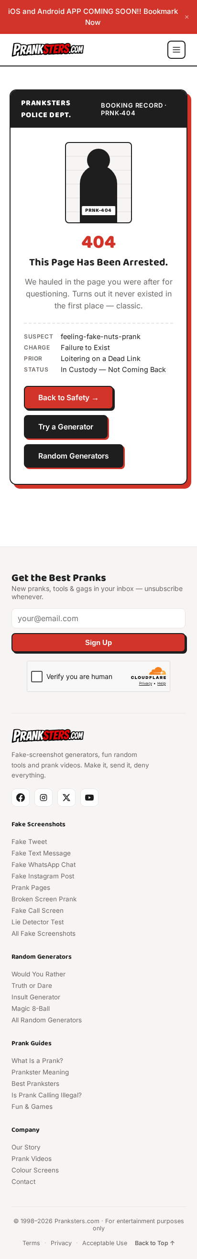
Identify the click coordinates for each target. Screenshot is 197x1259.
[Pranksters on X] (66, 797)
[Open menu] (176, 50)
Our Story (26, 1147)
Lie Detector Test (37, 922)
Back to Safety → (68, 397)
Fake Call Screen (37, 910)
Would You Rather (38, 974)
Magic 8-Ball (30, 1008)
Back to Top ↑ (155, 1243)
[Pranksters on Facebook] (20, 797)
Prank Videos (31, 1158)
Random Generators (73, 455)
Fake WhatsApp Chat (43, 864)
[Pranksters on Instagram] (43, 797)
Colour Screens (35, 1170)
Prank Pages (30, 887)
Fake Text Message (41, 853)
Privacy (61, 1243)
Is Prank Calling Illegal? (46, 1095)
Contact (23, 1181)
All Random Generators (46, 1020)
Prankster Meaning (40, 1072)
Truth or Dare (31, 985)
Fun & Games (32, 1106)
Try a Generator (65, 426)
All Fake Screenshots (43, 933)
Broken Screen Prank (44, 899)
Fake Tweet (29, 841)
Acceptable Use (104, 1243)
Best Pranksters (35, 1083)
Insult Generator (35, 997)
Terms (31, 1243)
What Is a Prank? (37, 1060)
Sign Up (98, 642)
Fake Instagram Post (42, 876)
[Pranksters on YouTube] (89, 797)
